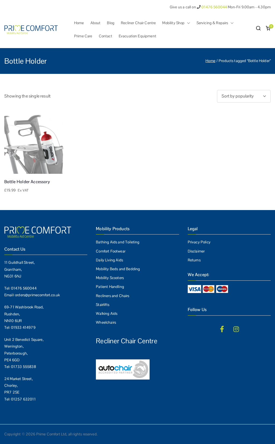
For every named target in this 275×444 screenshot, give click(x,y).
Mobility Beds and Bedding (118, 268)
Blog (110, 22)
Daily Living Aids (109, 260)
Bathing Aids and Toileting (117, 242)
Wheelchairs (106, 322)
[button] (187, 23)
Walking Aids (106, 313)
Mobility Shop (173, 22)
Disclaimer (196, 251)
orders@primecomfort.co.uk (37, 295)
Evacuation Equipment (137, 36)
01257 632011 (23, 399)
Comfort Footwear (110, 251)
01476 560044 (24, 288)
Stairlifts (102, 304)
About (96, 22)
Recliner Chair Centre (138, 22)
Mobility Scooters (110, 277)
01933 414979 (23, 327)
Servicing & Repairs (212, 22)
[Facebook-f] (222, 329)
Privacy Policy (199, 242)
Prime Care (83, 36)
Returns (194, 260)
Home (79, 22)
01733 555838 (23, 366)
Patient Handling (110, 286)
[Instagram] (236, 329)
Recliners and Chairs (112, 295)
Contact (105, 36)
